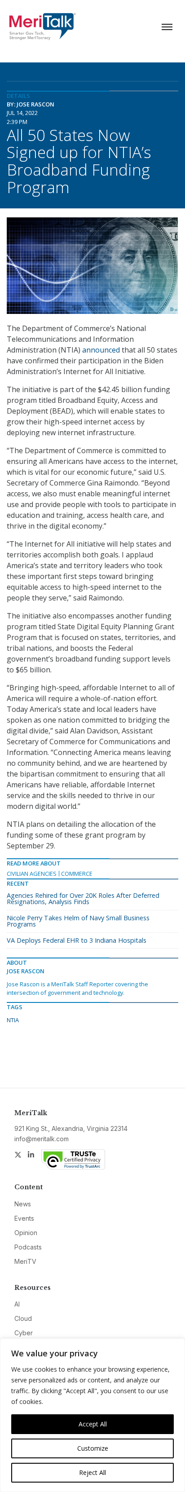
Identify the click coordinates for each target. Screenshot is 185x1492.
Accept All (93, 1424)
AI (17, 1304)
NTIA (13, 1020)
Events (24, 1218)
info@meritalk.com (41, 1139)
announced (101, 350)
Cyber (23, 1333)
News (22, 1204)
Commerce (76, 874)
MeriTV (25, 1261)
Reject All (92, 1472)
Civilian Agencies (32, 874)
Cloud (23, 1318)
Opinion (25, 1232)
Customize (92, 1448)
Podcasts (28, 1247)
